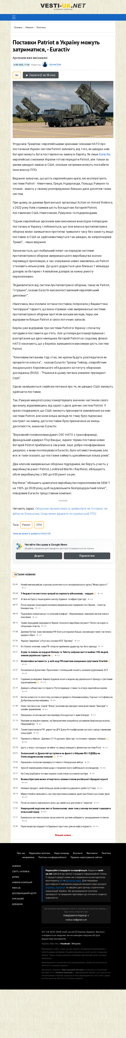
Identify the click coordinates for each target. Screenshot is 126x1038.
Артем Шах (55, 64)
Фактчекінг (92, 853)
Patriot (26, 524)
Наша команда (61, 853)
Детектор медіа (73, 880)
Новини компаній (22, 882)
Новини (16, 866)
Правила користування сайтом (86, 857)
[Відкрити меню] (13, 17)
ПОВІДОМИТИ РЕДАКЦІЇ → (76, 915)
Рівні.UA (16, 888)
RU (16, 74)
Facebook (65, 943)
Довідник (17, 904)
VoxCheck (60, 887)
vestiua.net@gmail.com (76, 919)
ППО (39, 524)
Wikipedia (76, 943)
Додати (39, 556)
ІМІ (61, 880)
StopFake (50, 887)
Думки (15, 877)
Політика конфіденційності (52, 857)
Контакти (78, 853)
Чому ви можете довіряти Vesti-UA (32, 533)
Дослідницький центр (24, 893)
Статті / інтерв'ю (21, 871)
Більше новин (63, 835)
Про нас (21, 853)
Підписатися (86, 556)
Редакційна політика (39, 853)
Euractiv (104, 154)
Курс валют (18, 899)
